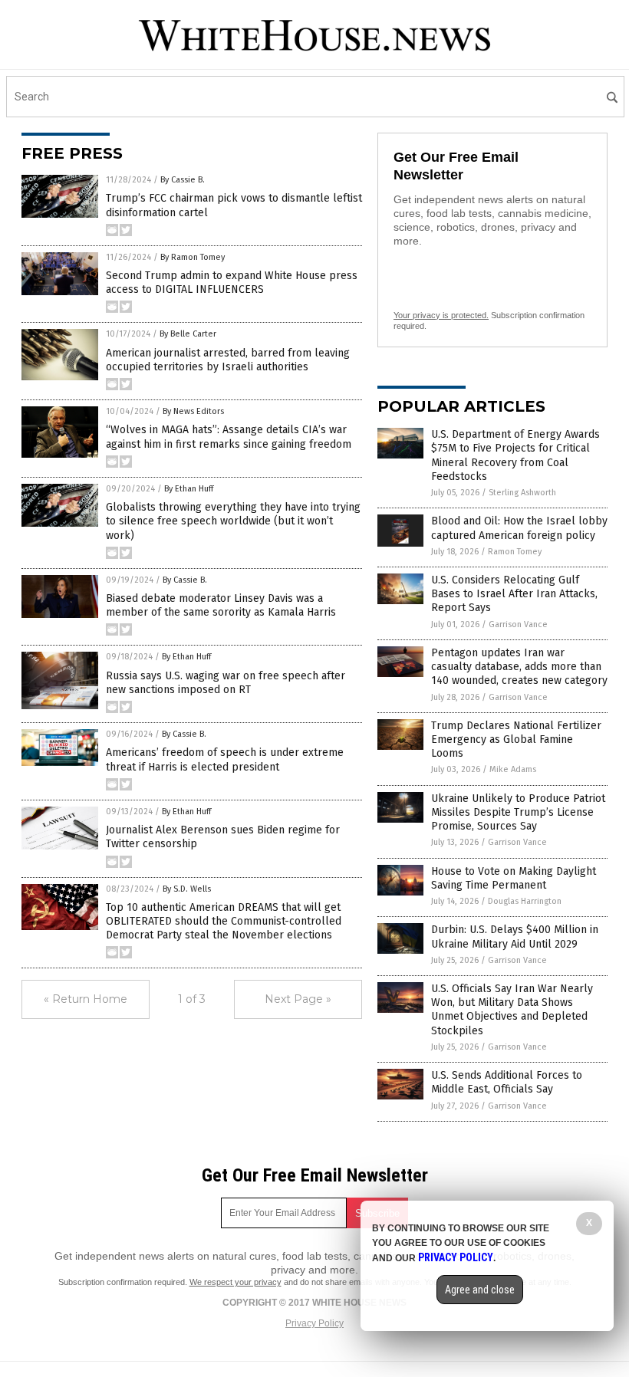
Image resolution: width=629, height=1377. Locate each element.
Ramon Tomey (515, 552)
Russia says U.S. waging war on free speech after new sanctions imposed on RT (225, 682)
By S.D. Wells (187, 889)
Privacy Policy (314, 1323)
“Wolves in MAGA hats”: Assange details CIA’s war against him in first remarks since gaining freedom (228, 436)
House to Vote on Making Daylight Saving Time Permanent (513, 878)
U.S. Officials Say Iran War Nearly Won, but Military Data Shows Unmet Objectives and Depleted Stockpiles (512, 1009)
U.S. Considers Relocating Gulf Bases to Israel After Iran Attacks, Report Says (514, 593)
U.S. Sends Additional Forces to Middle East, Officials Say (506, 1082)
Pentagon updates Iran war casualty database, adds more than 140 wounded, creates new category (519, 666)
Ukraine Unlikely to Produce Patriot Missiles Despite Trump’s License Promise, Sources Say (518, 812)
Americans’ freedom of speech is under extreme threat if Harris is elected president (225, 759)
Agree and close (480, 1289)
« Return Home (85, 999)
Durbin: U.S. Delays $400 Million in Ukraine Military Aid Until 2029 (514, 936)
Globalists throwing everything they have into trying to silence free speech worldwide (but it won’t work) (233, 521)
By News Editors (193, 411)
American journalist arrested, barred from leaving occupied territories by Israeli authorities (228, 360)
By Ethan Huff (188, 489)
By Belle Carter (188, 334)
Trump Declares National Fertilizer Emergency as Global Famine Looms (516, 739)
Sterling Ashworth (522, 493)
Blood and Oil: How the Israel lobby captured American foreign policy (519, 527)
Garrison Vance (518, 624)
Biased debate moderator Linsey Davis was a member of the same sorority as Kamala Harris (221, 605)
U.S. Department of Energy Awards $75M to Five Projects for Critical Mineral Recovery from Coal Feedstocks (515, 455)
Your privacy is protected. (441, 315)
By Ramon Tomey (192, 257)
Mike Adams (512, 769)
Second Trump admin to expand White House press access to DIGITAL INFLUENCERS (231, 282)
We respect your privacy (235, 1282)
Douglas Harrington (524, 901)
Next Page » (298, 999)
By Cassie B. (182, 180)
